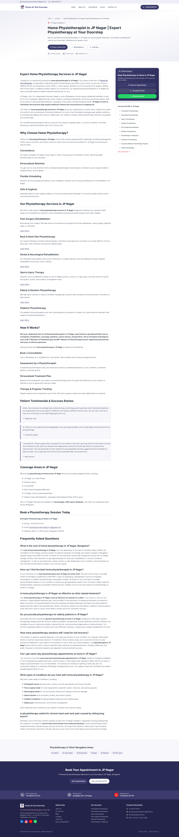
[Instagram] (26, 821)
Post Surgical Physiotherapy (99, 816)
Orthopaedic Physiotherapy (99, 809)
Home (73, 7)
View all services (123, 151)
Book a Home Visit (58, 47)
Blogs (102, 7)
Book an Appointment (138, 85)
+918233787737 (151, 7)
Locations (57, 18)
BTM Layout (118, 753)
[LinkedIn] (21, 821)
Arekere (56, 753)
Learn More (24, 231)
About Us (81, 7)
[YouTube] (30, 821)
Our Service (92, 7)
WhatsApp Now (138, 96)
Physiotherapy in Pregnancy (99, 822)
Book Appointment (78, 781)
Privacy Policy (143, 831)
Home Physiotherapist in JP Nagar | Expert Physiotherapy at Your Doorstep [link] (86, 18)
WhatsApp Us (79, 47)
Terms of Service (154, 831)
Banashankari (83, 753)
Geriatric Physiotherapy (98, 819)
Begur (95, 753)
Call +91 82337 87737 (99, 781)
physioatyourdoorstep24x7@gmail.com (45, 527)
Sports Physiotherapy (97, 814)
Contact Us (112, 7)
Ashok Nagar (69, 753)
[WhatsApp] (35, 821)
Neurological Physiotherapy (99, 811)
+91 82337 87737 (138, 91)
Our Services (59, 811)
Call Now (95, 47)
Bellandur (106, 753)
